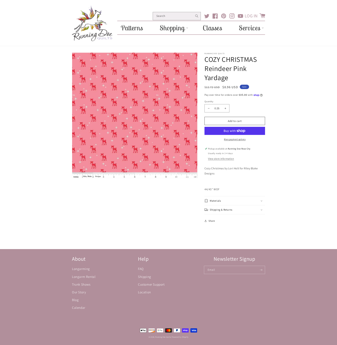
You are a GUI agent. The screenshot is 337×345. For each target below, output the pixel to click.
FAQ (141, 269)
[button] (172, 27)
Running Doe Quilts (163, 337)
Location (144, 292)
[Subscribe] (261, 270)
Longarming (81, 269)
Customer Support (151, 284)
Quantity (208, 101)
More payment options (235, 139)
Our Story (79, 292)
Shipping (144, 277)
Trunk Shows (81, 284)
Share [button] (212, 220)
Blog (75, 300)
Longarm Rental (83, 277)
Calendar (78, 307)
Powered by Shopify (180, 337)
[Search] (197, 16)
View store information (221, 158)
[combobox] (177, 16)
